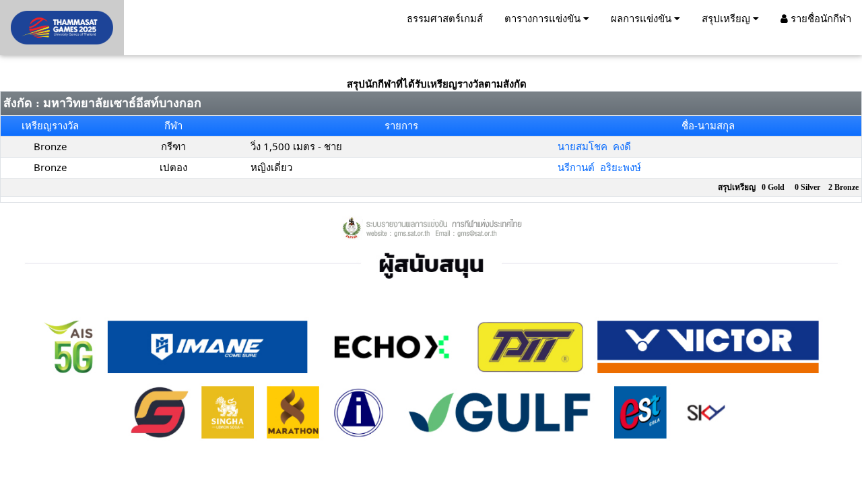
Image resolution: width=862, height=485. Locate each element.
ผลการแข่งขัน (642, 18)
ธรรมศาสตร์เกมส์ (445, 18)
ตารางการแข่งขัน (543, 18)
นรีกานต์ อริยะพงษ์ (599, 167)
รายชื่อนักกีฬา (819, 18)
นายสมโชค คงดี (594, 146)
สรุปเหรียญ (727, 18)
